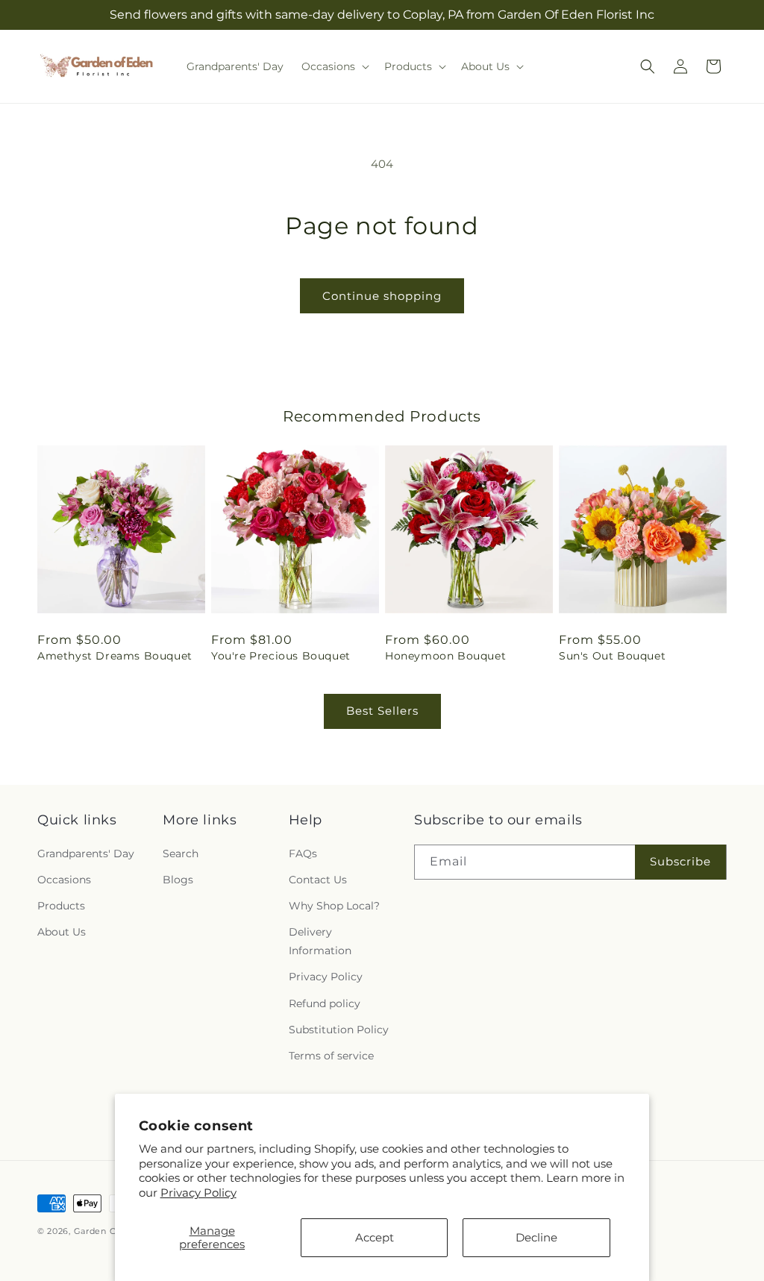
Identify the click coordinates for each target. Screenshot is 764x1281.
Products (61, 905)
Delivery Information (320, 941)
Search (180, 853)
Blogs (178, 879)
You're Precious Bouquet (281, 656)
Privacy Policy (198, 1193)
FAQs (303, 853)
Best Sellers (382, 711)
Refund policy (324, 1003)
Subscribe (680, 861)
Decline (536, 1237)
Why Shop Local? (334, 905)
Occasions (64, 879)
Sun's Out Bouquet (612, 656)
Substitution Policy (339, 1029)
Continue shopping (382, 296)
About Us (61, 932)
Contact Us (318, 879)
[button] (333, 66)
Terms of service (331, 1055)
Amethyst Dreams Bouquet (114, 656)
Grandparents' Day (85, 853)
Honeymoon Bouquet (445, 656)
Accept (374, 1237)
